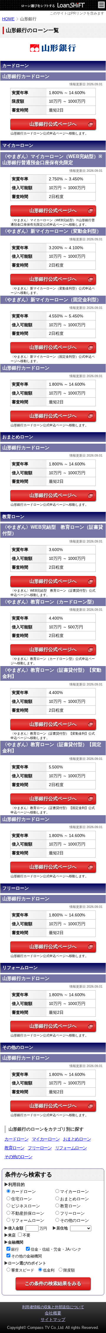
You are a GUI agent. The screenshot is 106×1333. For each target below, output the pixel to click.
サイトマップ (53, 1319)
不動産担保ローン (27, 1213)
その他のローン (18, 1156)
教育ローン (14, 1148)
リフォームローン (71, 1148)
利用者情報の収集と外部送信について (53, 1307)
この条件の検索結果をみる (53, 1283)
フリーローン (40, 1148)
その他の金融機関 (26, 1256)
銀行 (15, 1249)
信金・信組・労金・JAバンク (56, 1249)
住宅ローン (21, 1198)
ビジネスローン (25, 1206)
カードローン (16, 1139)
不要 (26, 1235)
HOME (8, 18)
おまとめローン (77, 1139)
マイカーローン (46, 1139)
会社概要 (53, 1313)
